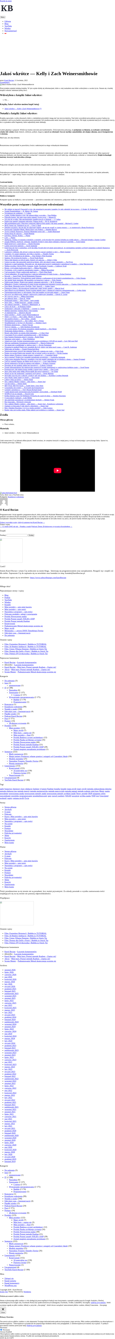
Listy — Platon (9, 238)
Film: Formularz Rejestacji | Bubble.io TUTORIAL (25, 644)
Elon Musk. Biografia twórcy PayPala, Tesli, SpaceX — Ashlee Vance (29, 286)
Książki (7, 604)
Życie (26, 798)
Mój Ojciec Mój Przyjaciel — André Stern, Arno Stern (23, 386)
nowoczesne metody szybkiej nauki (61, 793)
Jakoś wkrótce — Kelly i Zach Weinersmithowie (21, 315)
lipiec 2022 (9, 1086)
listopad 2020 (9, 1133)
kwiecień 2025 (10, 1008)
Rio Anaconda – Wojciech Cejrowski (17, 402)
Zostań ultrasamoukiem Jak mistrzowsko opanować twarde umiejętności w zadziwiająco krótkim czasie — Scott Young (46, 367)
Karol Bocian (9, 80)
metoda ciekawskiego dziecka (99, 789)
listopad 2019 (9, 1161)
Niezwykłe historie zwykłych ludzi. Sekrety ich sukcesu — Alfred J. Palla (30, 260)
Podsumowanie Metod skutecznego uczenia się (23, 626)
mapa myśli (71, 789)
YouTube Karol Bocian (13, 780)
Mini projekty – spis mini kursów (18, 607)
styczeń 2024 (9, 1043)
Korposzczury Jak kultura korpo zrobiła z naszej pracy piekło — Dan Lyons (31, 369)
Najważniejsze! (10, 31)
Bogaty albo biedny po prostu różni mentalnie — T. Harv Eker (26, 333)
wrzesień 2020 (10, 1138)
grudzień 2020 (10, 1131)
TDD (93, 796)
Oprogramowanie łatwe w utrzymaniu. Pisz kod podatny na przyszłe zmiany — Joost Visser (37, 292)
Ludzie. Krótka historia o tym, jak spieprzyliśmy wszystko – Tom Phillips (30, 215)
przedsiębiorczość (40, 796)
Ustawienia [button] (94, 1305)
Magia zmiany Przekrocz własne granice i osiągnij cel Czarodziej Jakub (38, 756)
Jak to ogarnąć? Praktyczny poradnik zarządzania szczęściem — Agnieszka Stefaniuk (34, 357)
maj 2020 (8, 1147)
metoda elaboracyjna (8, 791)
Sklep (6, 835)
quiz (49, 796)
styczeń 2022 (9, 1100)
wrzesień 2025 (10, 996)
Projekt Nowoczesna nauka (15, 616)
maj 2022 (8, 1090)
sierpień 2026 (9, 970)
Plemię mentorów (16, 763)
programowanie (25, 796)
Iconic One (4, 1292)
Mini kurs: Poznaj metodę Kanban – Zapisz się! (36, 667)
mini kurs (95, 791)
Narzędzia (13, 690)
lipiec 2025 (9, 1000)
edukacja (28, 789)
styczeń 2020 (9, 1157)
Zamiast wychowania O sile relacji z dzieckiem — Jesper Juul (26, 406)
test (97, 796)
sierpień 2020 (9, 1140)
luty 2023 (8, 1069)
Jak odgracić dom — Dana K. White (17, 298)
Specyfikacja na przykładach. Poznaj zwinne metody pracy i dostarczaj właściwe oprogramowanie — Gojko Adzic (45, 290)
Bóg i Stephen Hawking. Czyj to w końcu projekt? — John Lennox (28, 408)
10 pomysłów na (20, 770)
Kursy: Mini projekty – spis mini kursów (21, 816)
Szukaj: (3, 535)
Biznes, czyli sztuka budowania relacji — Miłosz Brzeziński (25, 268)
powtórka (15, 796)
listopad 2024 (9, 1019)
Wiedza (7, 28)
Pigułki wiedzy (10, 714)
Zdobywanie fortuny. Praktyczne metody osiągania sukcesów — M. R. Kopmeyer (33, 282)
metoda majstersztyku (39, 791)
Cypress (16, 695)
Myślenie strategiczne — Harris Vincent (18, 325)
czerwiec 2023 (10, 1060)
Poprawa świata (19, 773)
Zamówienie (9, 840)
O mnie (7, 812)
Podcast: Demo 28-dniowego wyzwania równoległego (51, 526)
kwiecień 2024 (10, 1036)
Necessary (6, 1330)
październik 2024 (11, 1022)
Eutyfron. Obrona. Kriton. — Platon (17, 236)
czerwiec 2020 (10, 1145)
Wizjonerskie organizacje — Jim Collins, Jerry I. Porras (24, 321)
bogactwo (8, 789)
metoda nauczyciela (56, 791)
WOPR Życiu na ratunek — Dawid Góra (19, 394)
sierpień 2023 (9, 1055)
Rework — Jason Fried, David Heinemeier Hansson (23, 276)
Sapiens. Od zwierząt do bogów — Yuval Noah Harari (23, 258)
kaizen (44, 789)
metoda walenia (84, 791)
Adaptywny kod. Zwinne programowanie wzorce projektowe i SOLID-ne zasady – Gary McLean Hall (41, 341)
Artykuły (8, 809)
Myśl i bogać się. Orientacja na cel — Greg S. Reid (22, 225)
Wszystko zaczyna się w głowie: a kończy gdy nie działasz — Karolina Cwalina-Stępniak (36, 375)
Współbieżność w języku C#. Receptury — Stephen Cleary (25, 323)
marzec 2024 (9, 1038)
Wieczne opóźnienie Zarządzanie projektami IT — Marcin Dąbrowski (29, 343)
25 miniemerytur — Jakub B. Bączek (17, 313)
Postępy (7, 721)
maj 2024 (8, 1034)
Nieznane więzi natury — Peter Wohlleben (19, 339)
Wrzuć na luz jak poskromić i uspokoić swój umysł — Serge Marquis (29, 373)
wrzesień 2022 (10, 1081)
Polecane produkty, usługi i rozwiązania (20, 614)
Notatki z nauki (10, 709)
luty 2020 (8, 1154)
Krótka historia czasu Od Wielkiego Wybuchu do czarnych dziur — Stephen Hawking (35, 396)
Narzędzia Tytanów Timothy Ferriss (23, 761)
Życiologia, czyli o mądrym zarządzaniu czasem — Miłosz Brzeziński (29, 270)
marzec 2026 (9, 982)
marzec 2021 (9, 1123)
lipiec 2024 (9, 1029)
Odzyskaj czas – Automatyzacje (17, 633)
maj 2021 (8, 1119)
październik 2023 (11, 1050)
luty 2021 (8, 1126)
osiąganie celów (99, 793)
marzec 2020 (9, 1152)
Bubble (16, 699)
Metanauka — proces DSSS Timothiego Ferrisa (23, 631)
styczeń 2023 (9, 1071)
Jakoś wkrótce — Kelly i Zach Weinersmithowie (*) (22, 109)
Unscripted (104, 796)
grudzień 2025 (10, 989)
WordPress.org (10, 1285)
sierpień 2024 (9, 1026)
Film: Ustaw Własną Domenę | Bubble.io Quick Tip (25, 649)
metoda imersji (23, 791)
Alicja (6, 669)
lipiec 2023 (9, 1057)
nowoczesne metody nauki (35, 793)
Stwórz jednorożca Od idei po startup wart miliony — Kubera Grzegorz (29, 363)
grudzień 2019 (10, 1159)
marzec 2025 (9, 1010)
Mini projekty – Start (22, 735)
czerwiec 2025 (10, 1003)
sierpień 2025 (9, 998)
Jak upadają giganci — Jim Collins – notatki (20, 319)
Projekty (7, 725)
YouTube (8, 26)
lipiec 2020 (9, 1142)
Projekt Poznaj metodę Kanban (17, 621)
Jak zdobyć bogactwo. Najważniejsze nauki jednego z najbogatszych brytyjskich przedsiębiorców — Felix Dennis (45, 278)
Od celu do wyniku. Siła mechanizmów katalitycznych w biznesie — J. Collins (32, 219)
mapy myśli (82, 789)
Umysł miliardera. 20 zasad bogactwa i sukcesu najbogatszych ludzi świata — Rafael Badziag (37, 274)
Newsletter (8, 831)
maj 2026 (8, 977)
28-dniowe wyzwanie (17, 723)
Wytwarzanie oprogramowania (21, 697)
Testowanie (13, 692)
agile (2, 789)
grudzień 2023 (10, 1045)
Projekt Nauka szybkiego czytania (27, 740)
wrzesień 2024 (10, 1024)
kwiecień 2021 (10, 1121)
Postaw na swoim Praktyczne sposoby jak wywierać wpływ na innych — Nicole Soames (36, 353)
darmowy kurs (19, 789)
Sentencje (8, 751)
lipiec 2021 (9, 1114)
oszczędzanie (5, 796)
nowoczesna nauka (16, 793)
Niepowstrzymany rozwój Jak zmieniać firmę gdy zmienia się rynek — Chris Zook (33, 351)
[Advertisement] (57, 52)
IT (5, 688)
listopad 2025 (9, 991)
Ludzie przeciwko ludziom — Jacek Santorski (20, 246)
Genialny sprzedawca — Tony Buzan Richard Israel (23, 390)
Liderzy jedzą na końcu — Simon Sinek (18, 380)
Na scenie (8, 823)
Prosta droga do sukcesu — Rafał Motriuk (19, 234)
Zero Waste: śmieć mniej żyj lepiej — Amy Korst (21, 378)
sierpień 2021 (9, 1112)
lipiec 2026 (9, 972)
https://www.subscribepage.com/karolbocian (48, 577)
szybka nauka (85, 796)
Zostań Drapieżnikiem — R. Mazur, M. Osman (21, 211)
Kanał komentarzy (11, 1283)
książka (57, 789)
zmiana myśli (18, 798)
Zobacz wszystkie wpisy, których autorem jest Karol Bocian (22, 522)
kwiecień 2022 (10, 1093)
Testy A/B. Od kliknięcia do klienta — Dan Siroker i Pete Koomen (28, 256)
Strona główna (10, 807)
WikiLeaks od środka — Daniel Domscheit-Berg (21, 349)
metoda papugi (71, 791)
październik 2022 (11, 1079)
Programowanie (19, 702)
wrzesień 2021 (10, 1109)
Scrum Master (10, 672)
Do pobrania (9, 635)
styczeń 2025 (9, 1015)
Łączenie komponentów (27, 662)
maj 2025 (8, 1005)
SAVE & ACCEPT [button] (7, 1338)
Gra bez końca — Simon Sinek (15, 384)
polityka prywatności (98, 1303)
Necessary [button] (3, 1328)
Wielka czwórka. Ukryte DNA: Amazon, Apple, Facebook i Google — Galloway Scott (35, 266)
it (40, 789)
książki (63, 789)
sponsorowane (15, 685)
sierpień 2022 (9, 1083)
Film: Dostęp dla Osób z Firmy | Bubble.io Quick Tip (26, 651)
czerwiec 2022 (10, 1088)
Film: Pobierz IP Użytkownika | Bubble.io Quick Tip (26, 653)
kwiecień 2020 (10, 1150)
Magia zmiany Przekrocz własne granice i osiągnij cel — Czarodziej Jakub (30, 355)
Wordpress (27, 1292)
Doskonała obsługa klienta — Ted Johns (18, 331)
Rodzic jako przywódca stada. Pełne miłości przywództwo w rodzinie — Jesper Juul (34, 410)
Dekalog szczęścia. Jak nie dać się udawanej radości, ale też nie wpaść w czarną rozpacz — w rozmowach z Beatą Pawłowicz (49, 227)
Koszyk (7, 838)
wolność (3, 798)
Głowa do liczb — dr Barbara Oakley (17, 307)
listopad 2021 (9, 1105)
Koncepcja (8, 704)
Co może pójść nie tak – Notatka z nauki (15, 526)
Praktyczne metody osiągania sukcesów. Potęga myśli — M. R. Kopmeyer (30, 221)
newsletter (4, 793)
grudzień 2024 (10, 1017)
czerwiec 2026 (10, 974)
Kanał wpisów (10, 1281)
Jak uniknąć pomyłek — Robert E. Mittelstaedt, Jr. (22, 305)
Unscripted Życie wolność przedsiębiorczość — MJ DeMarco (26, 335)
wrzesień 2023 (10, 1053)
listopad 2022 (9, 1076)
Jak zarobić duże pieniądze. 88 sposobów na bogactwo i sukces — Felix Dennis (32, 280)
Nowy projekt (81, 793)
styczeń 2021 (9, 1128)
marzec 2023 (9, 1067)
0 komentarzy (5, 82)
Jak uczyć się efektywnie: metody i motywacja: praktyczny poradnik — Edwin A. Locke (35, 294)
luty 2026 (8, 984)
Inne (6, 683)
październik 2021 (11, 1107)
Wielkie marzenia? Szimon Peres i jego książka (21, 311)
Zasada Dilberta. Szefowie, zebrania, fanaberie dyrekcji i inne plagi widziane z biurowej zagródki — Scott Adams (44, 242)
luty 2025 (8, 1012)
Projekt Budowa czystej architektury (28, 737)
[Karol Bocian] (6, 15)
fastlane (36, 789)
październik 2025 (11, 993)
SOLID (68, 796)
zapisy (9, 798)
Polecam (7, 814)
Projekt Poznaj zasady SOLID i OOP (19, 619)
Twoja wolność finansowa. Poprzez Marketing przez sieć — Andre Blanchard (32, 232)
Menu (2, 17)
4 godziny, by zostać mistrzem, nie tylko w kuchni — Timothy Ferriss (29, 254)
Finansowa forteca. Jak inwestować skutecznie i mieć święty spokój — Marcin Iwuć (34, 288)
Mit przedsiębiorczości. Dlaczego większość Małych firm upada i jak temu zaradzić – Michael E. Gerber (41, 223)
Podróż (7, 597)
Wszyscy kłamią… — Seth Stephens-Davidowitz (21, 327)
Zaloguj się (9, 1278)
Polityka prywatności (13, 833)
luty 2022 (8, 1097)
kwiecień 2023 (10, 1064)
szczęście (75, 796)
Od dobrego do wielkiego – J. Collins (17, 213)
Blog (6, 24)
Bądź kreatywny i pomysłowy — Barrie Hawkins (22, 244)
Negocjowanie (15, 775)
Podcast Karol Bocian (13, 716)
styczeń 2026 (9, 986)
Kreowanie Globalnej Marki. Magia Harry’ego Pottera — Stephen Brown (30, 229)
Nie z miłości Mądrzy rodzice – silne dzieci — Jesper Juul (24, 382)
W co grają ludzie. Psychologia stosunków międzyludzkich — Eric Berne (30, 329)
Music (101, 791)
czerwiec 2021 (10, 1116)
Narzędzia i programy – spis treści (18, 612)
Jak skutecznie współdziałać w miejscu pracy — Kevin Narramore (28, 345)
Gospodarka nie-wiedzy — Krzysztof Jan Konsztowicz (24, 388)
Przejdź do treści (6, 1)
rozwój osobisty (58, 796)
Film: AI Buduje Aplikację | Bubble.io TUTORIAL (25, 646)
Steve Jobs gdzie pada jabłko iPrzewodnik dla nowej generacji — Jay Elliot (31, 371)
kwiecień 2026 (10, 979)
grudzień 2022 (10, 1074)
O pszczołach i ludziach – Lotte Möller (18, 398)
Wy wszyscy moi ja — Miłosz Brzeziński (19, 296)
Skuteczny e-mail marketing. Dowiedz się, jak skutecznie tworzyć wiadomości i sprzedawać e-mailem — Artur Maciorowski (48, 264)
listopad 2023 (9, 1048)
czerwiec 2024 (10, 1031)
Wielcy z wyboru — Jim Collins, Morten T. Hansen (22, 317)
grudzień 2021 (10, 1102)
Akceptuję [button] (103, 1305)
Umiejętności (9, 766)
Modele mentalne (16, 759)
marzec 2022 (9, 1095)
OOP (90, 793)
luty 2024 (8, 1041)
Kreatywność (9, 623)
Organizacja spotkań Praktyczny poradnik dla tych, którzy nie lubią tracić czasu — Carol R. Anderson (40, 347)
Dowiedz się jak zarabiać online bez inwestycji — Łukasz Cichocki (28, 365)
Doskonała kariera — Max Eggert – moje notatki (21, 300)
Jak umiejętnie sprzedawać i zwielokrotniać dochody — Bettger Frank (29, 400)
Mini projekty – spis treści (15, 609)
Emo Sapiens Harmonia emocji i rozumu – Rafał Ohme (24, 337)
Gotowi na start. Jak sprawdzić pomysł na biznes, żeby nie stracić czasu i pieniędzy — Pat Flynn (38, 262)
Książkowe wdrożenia (16, 497)
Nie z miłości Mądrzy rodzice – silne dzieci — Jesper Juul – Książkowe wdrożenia (33, 404)
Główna (7, 21)
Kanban (50, 789)
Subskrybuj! (12, 493)
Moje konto (9, 842)
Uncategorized (10, 778)
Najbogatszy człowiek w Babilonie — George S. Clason (24, 309)
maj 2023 (8, 1062)
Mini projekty (14, 728)
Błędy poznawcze (16, 754)
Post (6, 718)
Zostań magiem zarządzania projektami (29, 749)
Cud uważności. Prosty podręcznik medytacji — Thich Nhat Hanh (28, 272)
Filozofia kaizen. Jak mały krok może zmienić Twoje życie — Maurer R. (30, 217)
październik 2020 (11, 1135)
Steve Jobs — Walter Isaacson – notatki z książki (21, 302)
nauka (107, 791)
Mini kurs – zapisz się (22, 733)
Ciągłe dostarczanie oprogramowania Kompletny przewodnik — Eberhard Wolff (33, 392)
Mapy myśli (9, 628)
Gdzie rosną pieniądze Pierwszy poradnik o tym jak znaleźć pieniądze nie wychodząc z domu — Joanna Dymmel (44, 359)
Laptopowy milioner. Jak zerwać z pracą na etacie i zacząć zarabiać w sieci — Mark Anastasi (37, 252)
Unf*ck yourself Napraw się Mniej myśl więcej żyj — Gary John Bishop (30, 361)
